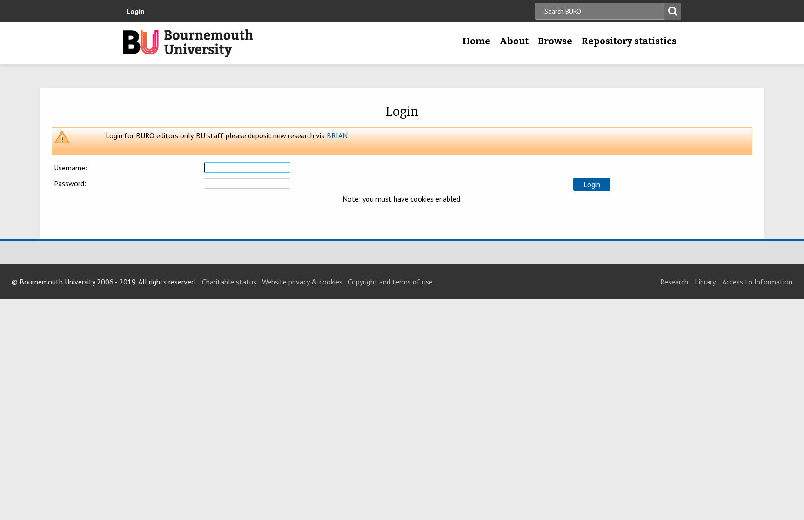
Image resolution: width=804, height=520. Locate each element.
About (514, 41)
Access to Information (757, 281)
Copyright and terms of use (390, 281)
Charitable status (229, 281)
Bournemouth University (188, 43)
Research (674, 281)
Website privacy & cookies (302, 281)
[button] (591, 184)
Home (476, 41)
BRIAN (337, 135)
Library (705, 281)
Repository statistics (629, 41)
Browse (555, 41)
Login (136, 11)
